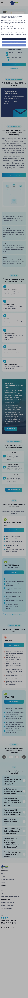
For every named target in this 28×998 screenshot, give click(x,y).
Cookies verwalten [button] (14, 42)
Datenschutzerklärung (14, 45)
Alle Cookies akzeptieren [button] (14, 39)
